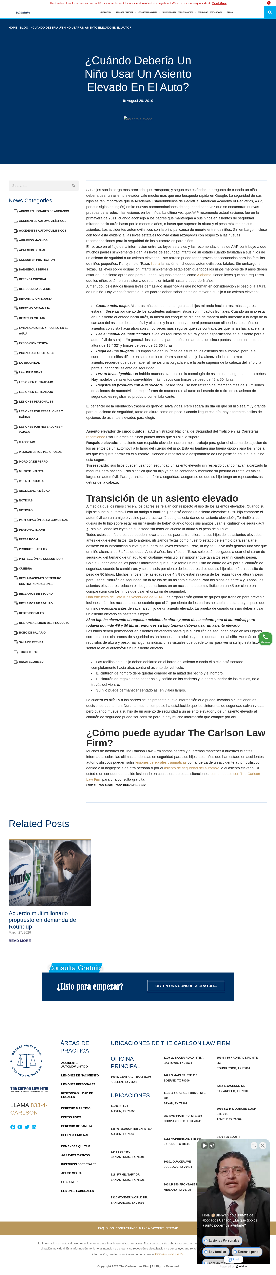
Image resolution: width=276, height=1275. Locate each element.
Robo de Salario (32, 632)
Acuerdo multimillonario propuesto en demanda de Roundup (42, 920)
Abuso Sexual (72, 1173)
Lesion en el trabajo (36, 382)
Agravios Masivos (33, 240)
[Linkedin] (34, 1127)
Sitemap (171, 1228)
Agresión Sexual (32, 250)
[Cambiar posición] (254, 1145)
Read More (219, 3)
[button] (270, 12)
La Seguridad (29, 362)
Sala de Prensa (31, 642)
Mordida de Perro (33, 461)
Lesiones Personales (147, 12)
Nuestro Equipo (169, 12)
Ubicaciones (105, 12)
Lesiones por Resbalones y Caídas (41, 414)
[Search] (73, 186)
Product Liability (33, 549)
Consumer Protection (37, 259)
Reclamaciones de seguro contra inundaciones (40, 581)
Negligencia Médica (34, 490)
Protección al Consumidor (41, 558)
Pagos (230, 12)
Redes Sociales (31, 613)
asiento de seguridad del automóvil (192, 768)
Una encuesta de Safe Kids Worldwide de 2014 (124, 597)
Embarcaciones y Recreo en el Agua (43, 330)
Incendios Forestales (36, 353)
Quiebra (25, 568)
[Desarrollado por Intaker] (242, 1266)
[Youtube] (19, 1127)
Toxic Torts (28, 652)
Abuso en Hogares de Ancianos (44, 211)
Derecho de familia (34, 308)
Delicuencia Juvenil (35, 289)
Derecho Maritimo (76, 1108)
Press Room (28, 539)
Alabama (204, 275)
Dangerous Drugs (33, 269)
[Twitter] (26, 1127)
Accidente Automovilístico (74, 1064)
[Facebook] (12, 1127)
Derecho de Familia (76, 1126)
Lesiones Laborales (77, 1191)
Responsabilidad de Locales (77, 1095)
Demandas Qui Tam (75, 1146)
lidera (155, 264)
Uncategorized (31, 661)
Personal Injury (32, 529)
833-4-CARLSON (169, 1254)
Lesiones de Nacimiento (80, 1075)
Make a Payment (151, 1228)
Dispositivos (71, 1117)
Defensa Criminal (33, 279)
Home (13, 27)
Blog (24, 27)
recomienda (95, 437)
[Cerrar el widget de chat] (262, 1145)
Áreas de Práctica (124, 12)
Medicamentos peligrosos (40, 451)
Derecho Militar (32, 318)
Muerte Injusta (31, 471)
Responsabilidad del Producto (44, 622)
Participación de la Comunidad (43, 520)
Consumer (69, 1182)
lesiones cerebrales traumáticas (160, 762)
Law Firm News (30, 372)
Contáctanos (216, 12)
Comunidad (203, 12)
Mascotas (27, 442)
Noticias (26, 500)
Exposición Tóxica (33, 343)
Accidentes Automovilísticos (42, 220)
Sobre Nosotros (185, 12)
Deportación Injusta (35, 298)
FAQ (101, 1228)
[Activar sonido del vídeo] (204, 1145)
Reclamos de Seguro (36, 593)
